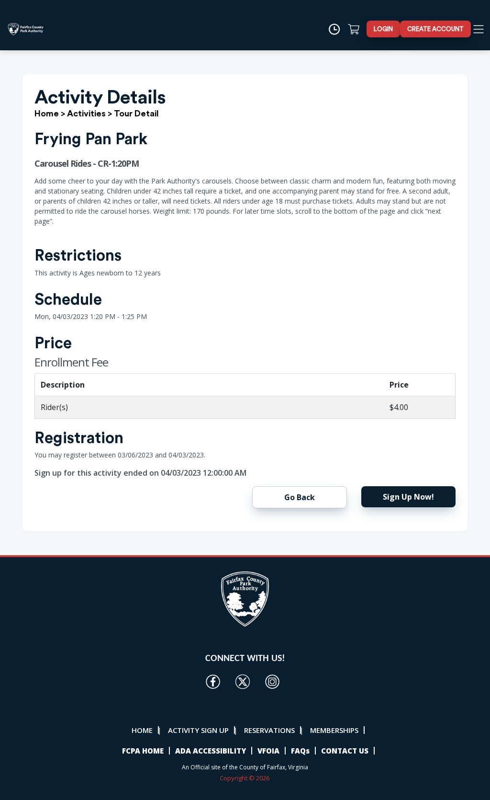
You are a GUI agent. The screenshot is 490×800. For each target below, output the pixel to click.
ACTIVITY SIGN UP (198, 730)
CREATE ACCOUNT (435, 29)
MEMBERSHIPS (334, 730)
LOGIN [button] (383, 29)
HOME (142, 730)
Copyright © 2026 (245, 778)
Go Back (299, 497)
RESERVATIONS (269, 730)
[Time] (337, 29)
